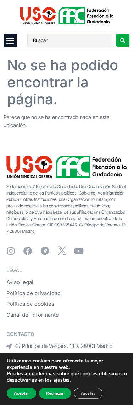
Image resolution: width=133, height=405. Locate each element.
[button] (10, 40)
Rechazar (55, 393)
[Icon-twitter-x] (61, 251)
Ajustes (88, 393)
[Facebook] (27, 251)
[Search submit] (122, 40)
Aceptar (21, 393)
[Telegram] (44, 251)
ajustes (61, 380)
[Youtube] (78, 251)
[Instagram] (10, 251)
